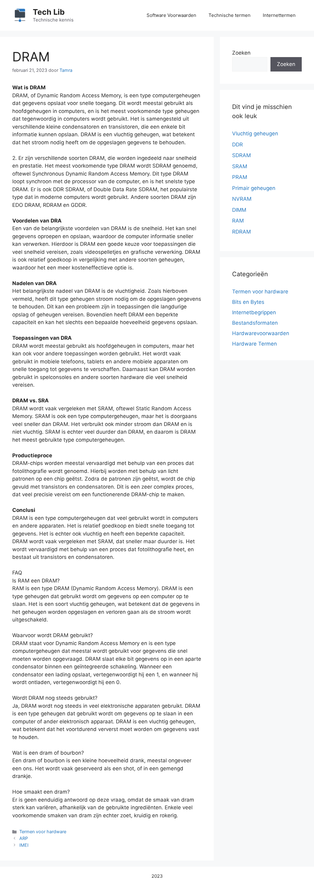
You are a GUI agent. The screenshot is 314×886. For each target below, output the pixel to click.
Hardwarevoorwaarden (260, 333)
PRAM (239, 177)
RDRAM (241, 232)
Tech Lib (49, 12)
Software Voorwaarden (171, 15)
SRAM (239, 166)
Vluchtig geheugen (255, 133)
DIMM (239, 210)
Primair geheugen (253, 188)
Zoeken (241, 53)
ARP (23, 838)
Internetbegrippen (254, 312)
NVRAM (241, 199)
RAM (238, 221)
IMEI (24, 845)
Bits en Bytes (248, 302)
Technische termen (230, 15)
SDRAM (241, 155)
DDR (237, 144)
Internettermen (279, 15)
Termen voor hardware (42, 831)
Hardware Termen (254, 344)
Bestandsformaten (255, 323)
